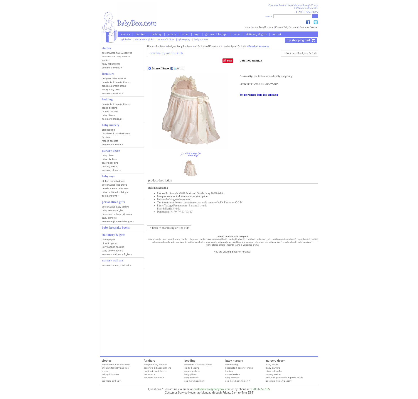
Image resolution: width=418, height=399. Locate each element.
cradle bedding (191, 368)
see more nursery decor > (279, 381)
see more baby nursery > (237, 381)
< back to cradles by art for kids (301, 53)
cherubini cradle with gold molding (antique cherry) (271, 239)
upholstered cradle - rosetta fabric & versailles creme (232, 245)
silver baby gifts (273, 371)
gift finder (126, 39)
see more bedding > (194, 381)
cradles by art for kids (234, 46)
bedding (157, 34)
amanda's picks (166, 39)
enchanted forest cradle (175, 239)
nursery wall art (273, 374)
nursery (171, 34)
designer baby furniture (179, 46)
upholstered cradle (307, 239)
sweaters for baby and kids (115, 368)
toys (196, 34)
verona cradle (154, 239)
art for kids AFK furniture (207, 46)
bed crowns (149, 374)
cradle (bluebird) (236, 239)
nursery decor (275, 360)
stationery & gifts (256, 34)
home (247, 27)
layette (105, 371)
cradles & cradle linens (155, 371)
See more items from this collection (259, 94)
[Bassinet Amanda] (190, 148)
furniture (141, 34)
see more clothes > (111, 381)
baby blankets (191, 377)
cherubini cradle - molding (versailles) (207, 239)
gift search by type (216, 34)
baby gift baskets (110, 374)
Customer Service (308, 27)
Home (150, 46)
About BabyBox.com (262, 27)
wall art (276, 34)
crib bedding (231, 364)
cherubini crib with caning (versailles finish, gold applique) (283, 242)
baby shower (201, 39)
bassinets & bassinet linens (157, 368)
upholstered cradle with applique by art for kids (175, 242)
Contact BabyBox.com (286, 27)
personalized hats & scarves (116, 364)
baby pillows (190, 374)
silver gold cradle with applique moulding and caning (227, 242)
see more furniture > (154, 377)
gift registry (184, 39)
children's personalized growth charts (284, 377)
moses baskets (191, 371)
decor (185, 34)
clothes (125, 34)
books (236, 34)
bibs (104, 377)
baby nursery (234, 360)
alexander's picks (144, 39)
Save (229, 60)
